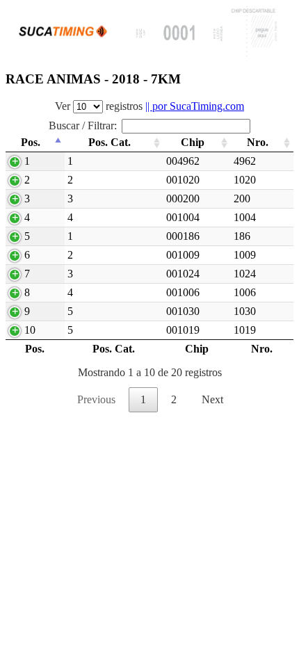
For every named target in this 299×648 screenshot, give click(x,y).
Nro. (257, 142)
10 (29, 330)
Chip (192, 142)
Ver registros (149, 106)
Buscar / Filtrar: (83, 125)
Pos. (30, 142)
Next (212, 399)
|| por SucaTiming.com (194, 106)
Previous (96, 399)
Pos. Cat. (109, 142)
